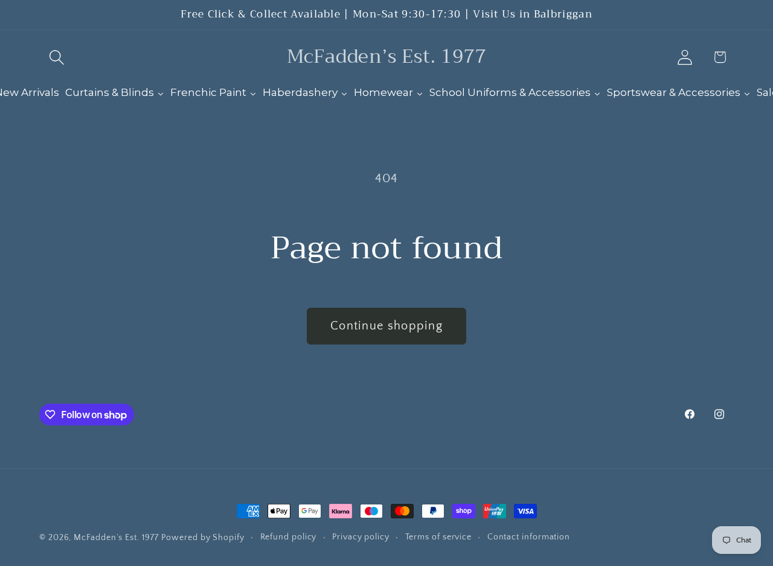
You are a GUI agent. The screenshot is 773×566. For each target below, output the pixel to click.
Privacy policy (361, 537)
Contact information (528, 537)
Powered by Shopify (202, 537)
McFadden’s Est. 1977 (116, 537)
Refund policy (288, 537)
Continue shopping (386, 325)
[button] (56, 57)
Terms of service (438, 537)
